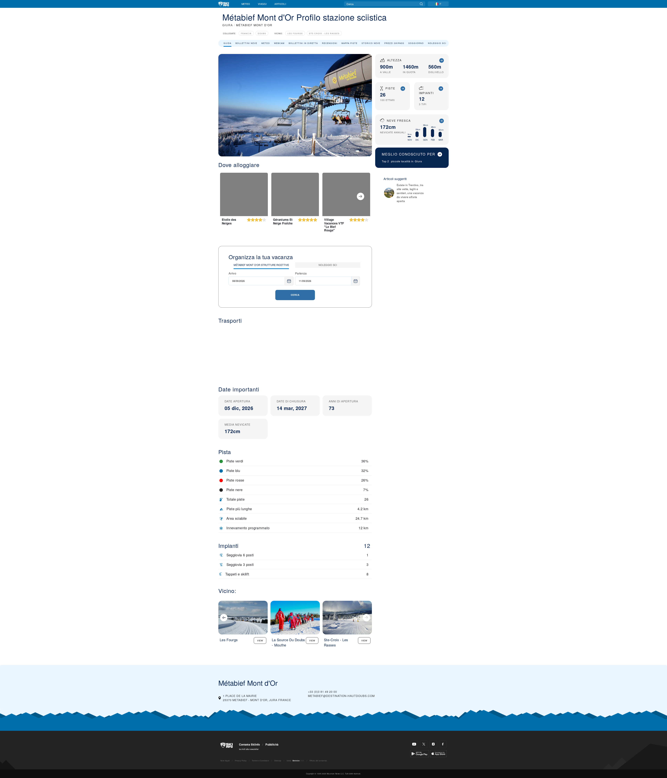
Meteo (245, 4)
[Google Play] (419, 753)
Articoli (280, 4)
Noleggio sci (437, 43)
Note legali (225, 760)
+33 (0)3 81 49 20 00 (322, 692)
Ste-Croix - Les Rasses (324, 33)
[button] (295, 352)
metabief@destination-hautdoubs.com (341, 696)
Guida (227, 43)
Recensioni (329, 43)
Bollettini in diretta (303, 43)
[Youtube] (414, 744)
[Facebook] (443, 744)
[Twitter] (423, 744)
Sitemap (277, 760)
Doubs (262, 33)
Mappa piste (349, 43)
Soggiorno (416, 43)
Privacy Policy (240, 760)
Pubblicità (271, 744)
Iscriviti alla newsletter (249, 749)
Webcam (279, 43)
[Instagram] (433, 744)
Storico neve (371, 43)
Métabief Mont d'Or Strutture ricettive (261, 265)
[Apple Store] (438, 753)
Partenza (301, 273)
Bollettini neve (246, 43)
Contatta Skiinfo (249, 744)
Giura (418, 161)
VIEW (260, 640)
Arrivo (232, 273)
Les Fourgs (295, 33)
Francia (246, 33)
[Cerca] (421, 3)
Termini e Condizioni (260, 760)
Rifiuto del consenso (318, 760)
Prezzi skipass (394, 43)
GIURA (227, 25)
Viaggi (262, 4)
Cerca (295, 294)
